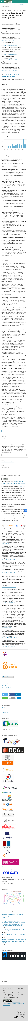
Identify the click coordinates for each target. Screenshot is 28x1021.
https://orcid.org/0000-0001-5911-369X (9, 26)
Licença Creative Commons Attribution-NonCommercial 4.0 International (13, 1003)
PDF (5, 431)
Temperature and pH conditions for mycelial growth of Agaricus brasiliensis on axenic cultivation (13, 916)
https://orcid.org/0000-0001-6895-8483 (9, 45)
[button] (5, 694)
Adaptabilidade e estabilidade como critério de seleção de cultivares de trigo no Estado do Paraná (14, 941)
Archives (8, 5)
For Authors (5, 710)
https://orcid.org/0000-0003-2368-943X (9, 54)
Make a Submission (8, 676)
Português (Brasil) (6, 687)
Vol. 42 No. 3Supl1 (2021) (17, 5)
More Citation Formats (8, 455)
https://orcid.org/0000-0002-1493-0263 (9, 64)
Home (2, 5)
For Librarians (5, 712)
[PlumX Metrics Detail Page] (4, 654)
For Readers (5, 707)
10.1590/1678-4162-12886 (8, 572)
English (4, 685)
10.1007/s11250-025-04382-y (9, 587)
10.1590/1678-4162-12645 (8, 543)
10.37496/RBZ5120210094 (8, 646)
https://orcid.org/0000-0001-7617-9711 (9, 40)
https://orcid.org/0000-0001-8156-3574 (9, 59)
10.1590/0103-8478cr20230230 (9, 637)
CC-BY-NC (20, 486)
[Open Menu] (1, 1)
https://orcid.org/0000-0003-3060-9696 (9, 34)
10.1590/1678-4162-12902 (8, 559)
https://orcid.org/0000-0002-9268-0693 (9, 70)
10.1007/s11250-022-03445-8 (9, 603)
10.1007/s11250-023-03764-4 (9, 627)
